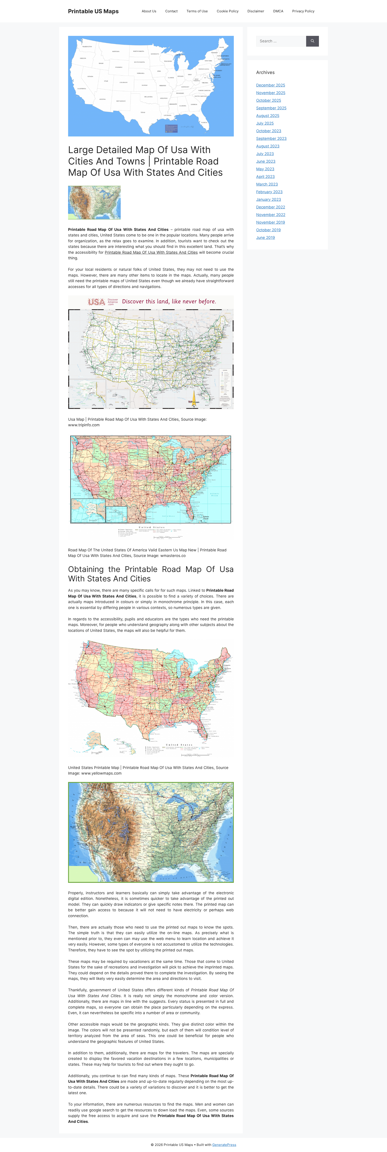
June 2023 (265, 161)
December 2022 (270, 207)
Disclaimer (255, 11)
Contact (171, 11)
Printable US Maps (93, 11)
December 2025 (270, 85)
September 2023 (271, 138)
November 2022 (270, 214)
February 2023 (269, 192)
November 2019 (270, 222)
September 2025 (271, 108)
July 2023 (265, 154)
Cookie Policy (228, 11)
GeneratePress (224, 1145)
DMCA (278, 11)
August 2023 (268, 146)
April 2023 (265, 176)
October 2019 (268, 230)
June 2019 (265, 237)
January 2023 (268, 199)
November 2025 (270, 93)
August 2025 (267, 115)
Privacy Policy (303, 11)
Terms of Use (197, 11)
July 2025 (265, 123)
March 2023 (267, 184)
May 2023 (265, 169)
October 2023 (268, 131)
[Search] (312, 41)
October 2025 (268, 100)
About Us (149, 11)
